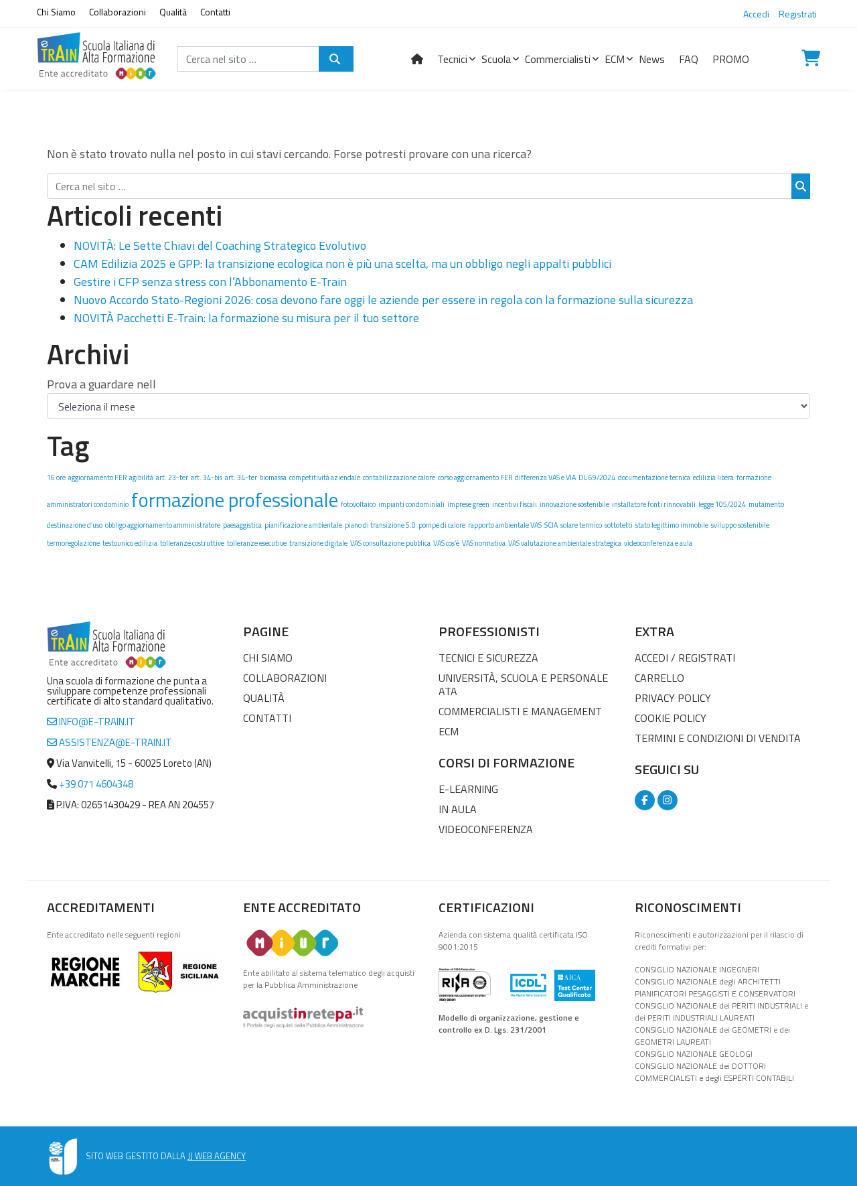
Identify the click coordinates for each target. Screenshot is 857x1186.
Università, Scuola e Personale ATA (523, 684)
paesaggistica (242, 525)
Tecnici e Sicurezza (488, 658)
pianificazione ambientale (303, 525)
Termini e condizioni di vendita (718, 738)
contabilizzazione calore (399, 477)
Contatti (215, 12)
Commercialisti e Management (520, 711)
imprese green (468, 504)
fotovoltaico (358, 504)
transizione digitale (318, 543)
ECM (449, 731)
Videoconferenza (486, 829)
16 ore (56, 477)
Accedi (756, 14)
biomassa (273, 477)
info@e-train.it (96, 721)
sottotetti (619, 525)
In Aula (458, 809)
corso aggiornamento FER (475, 477)
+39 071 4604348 (96, 784)
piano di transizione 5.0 (380, 525)
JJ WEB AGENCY (216, 1156)
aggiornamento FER (97, 477)
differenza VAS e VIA (545, 477)
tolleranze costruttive (192, 543)
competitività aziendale (324, 477)
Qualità (173, 12)
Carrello (659, 678)
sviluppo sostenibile (740, 525)
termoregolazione (73, 543)
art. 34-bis (206, 477)
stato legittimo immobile (671, 525)
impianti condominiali (411, 504)
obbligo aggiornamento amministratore (162, 525)
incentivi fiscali (514, 504)
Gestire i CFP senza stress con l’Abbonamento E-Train (210, 282)
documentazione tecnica (654, 477)
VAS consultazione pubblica (390, 543)
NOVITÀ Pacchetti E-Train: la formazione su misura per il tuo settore (246, 318)
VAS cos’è (446, 543)
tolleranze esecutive (257, 543)
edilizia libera (713, 477)
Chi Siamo (56, 12)
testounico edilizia (129, 543)
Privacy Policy (673, 698)
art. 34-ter (241, 477)
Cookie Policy (670, 718)
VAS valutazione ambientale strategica (564, 543)
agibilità (141, 477)
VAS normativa (483, 543)
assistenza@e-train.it (114, 742)
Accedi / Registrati (685, 658)
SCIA (551, 525)
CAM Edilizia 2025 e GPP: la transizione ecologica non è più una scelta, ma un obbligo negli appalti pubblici (342, 263)
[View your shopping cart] (810, 59)
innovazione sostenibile (574, 504)
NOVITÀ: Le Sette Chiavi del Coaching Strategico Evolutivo (220, 245)
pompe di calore (441, 525)
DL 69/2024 (596, 477)
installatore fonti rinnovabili (654, 504)
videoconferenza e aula (658, 543)
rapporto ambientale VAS (505, 525)
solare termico (581, 525)
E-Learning (468, 789)
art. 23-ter (172, 477)
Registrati (798, 14)
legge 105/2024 (722, 504)
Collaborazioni (117, 12)
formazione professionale (234, 499)
